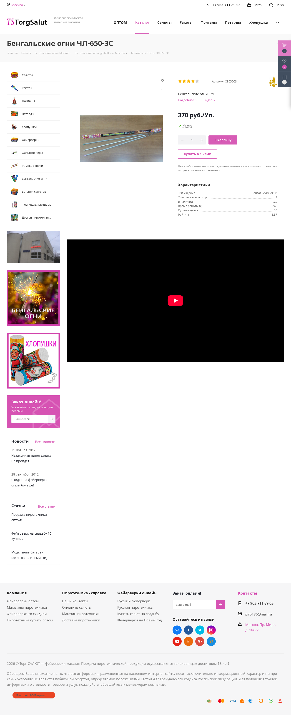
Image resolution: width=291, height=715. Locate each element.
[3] (189, 81)
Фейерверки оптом (23, 601)
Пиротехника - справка (84, 592)
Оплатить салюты (77, 607)
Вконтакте (177, 630)
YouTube (177, 641)
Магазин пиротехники (81, 613)
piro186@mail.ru (258, 614)
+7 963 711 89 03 (259, 603)
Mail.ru (211, 641)
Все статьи (46, 506)
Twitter (199, 630)
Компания (17, 592)
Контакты (247, 593)
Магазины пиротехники (27, 607)
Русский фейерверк (133, 601)
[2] (184, 81)
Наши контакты (75, 601)
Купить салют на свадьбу (138, 613)
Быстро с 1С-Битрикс (30, 695)
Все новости (45, 441)
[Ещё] (278, 22)
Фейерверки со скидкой (27, 613)
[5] (197, 81)
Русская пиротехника (135, 607)
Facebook (188, 630)
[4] (193, 81)
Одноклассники (188, 641)
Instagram (211, 630)
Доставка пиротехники (81, 620)
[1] (180, 81)
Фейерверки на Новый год (139, 620)
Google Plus (199, 641)
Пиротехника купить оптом (30, 620)
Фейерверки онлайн (137, 592)
